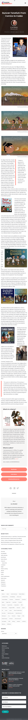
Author (8, 594)
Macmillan (4, 613)
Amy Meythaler (15, 27)
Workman (3, 624)
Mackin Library (3, 578)
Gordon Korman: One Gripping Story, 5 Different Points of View (12, 544)
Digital (2, 566)
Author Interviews (4, 555)
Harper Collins (9, 604)
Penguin (18, 615)
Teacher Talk (4, 563)
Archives (2, 631)
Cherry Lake (19, 596)
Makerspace (3, 582)
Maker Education (11, 613)
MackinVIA (3, 580)
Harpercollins (16, 604)
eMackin (2, 570)
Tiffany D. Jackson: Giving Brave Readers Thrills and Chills (11, 540)
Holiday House (4, 607)
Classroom (3, 561)
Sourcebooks (4, 621)
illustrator (18, 607)
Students (18, 621)
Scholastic (11, 618)
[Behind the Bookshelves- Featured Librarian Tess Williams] (4, 680)
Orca (9, 615)
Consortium (24, 599)
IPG (2, 610)
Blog (3, 655)
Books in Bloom (4, 559)
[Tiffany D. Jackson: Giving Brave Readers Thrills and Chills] (4, 686)
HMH (22, 604)
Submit (5, 711)
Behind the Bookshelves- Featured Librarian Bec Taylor (11, 542)
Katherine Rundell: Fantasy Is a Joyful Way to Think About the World (13, 536)
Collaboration (17, 599)
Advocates (3, 551)
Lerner (6, 610)
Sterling (13, 621)
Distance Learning (4, 568)
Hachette (20, 602)
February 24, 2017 (14, 29)
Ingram (23, 607)
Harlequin (3, 604)
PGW (23, 615)
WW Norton (9, 624)
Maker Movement (19, 613)
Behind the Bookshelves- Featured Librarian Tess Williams (11, 538)
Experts (2, 572)
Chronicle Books (4, 599)
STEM (9, 621)
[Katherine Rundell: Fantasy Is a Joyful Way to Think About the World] (4, 674)
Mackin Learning (5, 648)
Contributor (3, 564)
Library (2, 574)
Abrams (3, 594)
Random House (4, 618)
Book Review (3, 557)
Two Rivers (24, 621)
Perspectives (3, 584)
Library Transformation (5, 576)
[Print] (10, 488)
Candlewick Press (5, 596)
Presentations (3, 586)
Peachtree (13, 615)
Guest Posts (14, 602)
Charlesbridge (12, 596)
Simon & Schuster (18, 618)
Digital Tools (8, 602)
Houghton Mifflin (12, 607)
